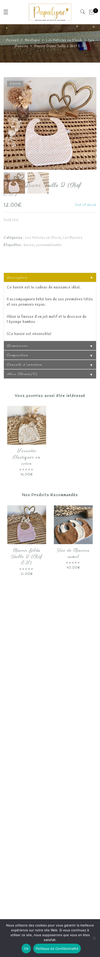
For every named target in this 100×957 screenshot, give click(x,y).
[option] (50, 123)
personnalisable (49, 245)
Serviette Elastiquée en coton (27, 457)
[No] (94, 938)
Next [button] (82, 124)
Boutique (32, 40)
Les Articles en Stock (64, 40)
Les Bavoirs (72, 238)
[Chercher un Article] (82, 12)
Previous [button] (15, 124)
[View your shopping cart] (92, 12)
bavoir (29, 245)
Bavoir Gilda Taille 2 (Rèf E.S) (26, 557)
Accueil (12, 40)
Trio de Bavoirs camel (73, 554)
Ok (26, 948)
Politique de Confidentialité (57, 948)
